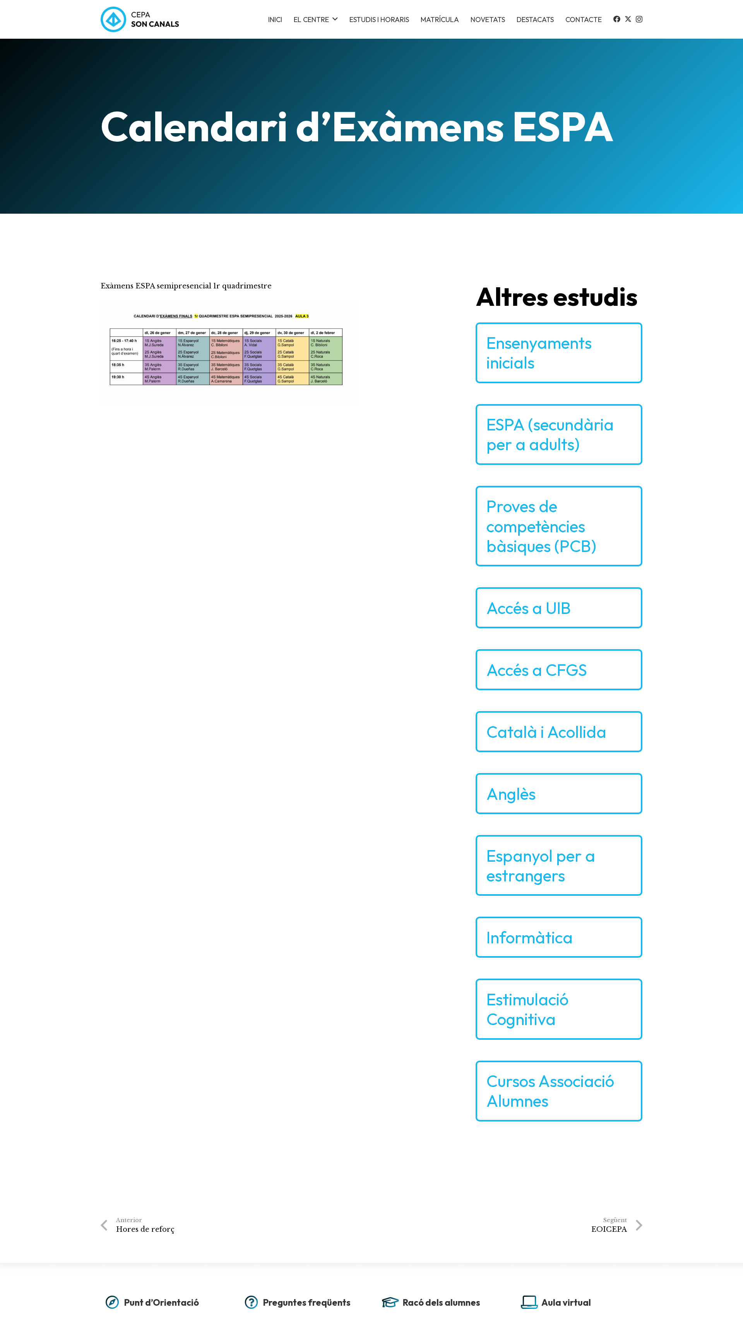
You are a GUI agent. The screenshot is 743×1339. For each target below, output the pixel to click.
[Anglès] (559, 793)
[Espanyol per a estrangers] (559, 865)
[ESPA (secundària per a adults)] (559, 434)
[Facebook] (616, 18)
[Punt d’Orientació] (163, 1304)
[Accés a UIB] (559, 607)
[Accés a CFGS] (559, 669)
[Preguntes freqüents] (302, 1304)
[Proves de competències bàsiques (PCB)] (559, 526)
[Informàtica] (559, 937)
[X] (628, 18)
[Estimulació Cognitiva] (559, 1009)
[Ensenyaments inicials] (559, 352)
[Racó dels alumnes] (440, 1304)
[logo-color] (140, 19)
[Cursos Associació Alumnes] (559, 1091)
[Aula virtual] (579, 1304)
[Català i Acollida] (559, 731)
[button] (335, 19)
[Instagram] (639, 19)
